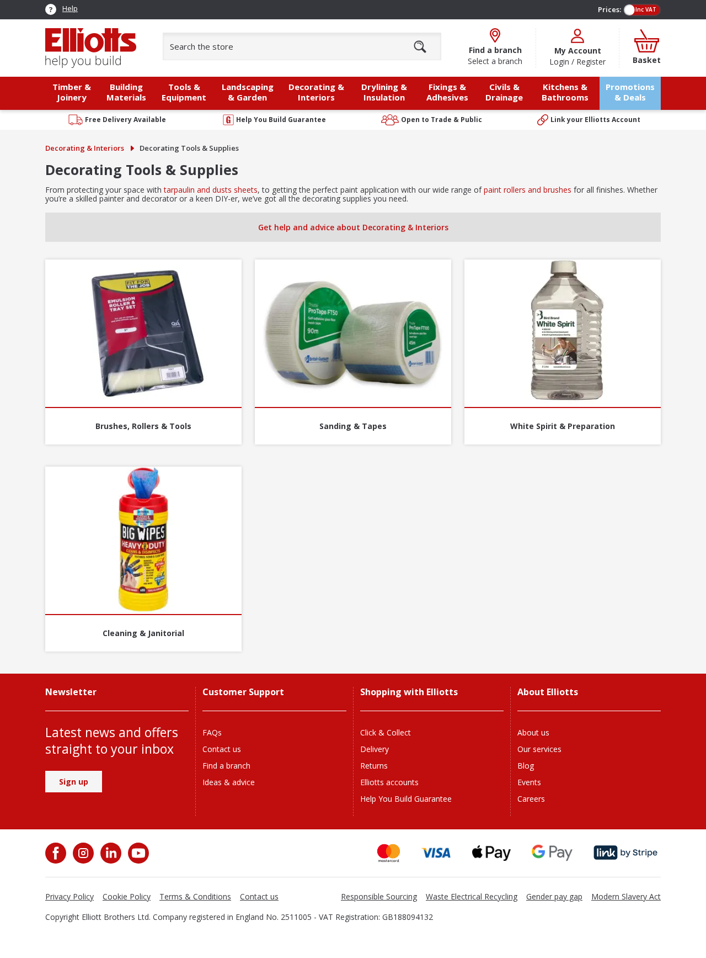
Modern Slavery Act (626, 896)
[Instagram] (82, 853)
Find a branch (226, 765)
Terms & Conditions (195, 896)
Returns (374, 765)
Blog (525, 765)
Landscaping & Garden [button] (248, 92)
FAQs (212, 732)
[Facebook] (56, 853)
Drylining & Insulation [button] (384, 92)
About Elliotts (547, 692)
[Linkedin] (110, 853)
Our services (539, 749)
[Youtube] (137, 853)
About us (533, 732)
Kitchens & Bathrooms (565, 92)
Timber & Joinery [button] (71, 92)
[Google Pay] (552, 853)
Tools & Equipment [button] (184, 92)
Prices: (609, 9)
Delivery (374, 749)
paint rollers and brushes (527, 189)
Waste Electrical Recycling (471, 896)
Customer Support (243, 692)
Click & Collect (385, 732)
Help (70, 8)
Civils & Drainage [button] (504, 92)
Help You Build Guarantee (406, 798)
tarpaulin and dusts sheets (210, 189)
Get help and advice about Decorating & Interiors (353, 227)
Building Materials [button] (126, 92)
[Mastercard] (388, 853)
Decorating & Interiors (84, 148)
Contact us (221, 749)
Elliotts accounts (389, 782)
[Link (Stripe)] (625, 853)
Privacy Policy (69, 896)
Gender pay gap (554, 896)
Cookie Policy (127, 896)
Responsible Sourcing (379, 896)
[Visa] (436, 853)
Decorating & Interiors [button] (316, 92)
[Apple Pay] (491, 853)
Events (529, 782)
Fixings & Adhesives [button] (447, 92)
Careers (531, 798)
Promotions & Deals (630, 92)
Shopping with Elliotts (409, 692)
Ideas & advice (228, 782)
